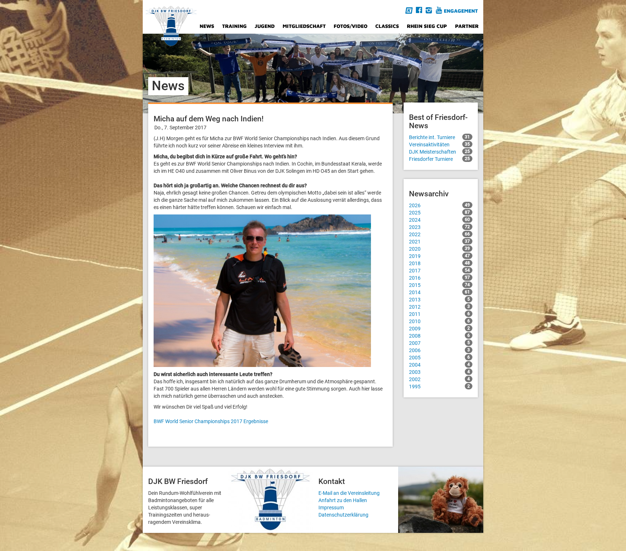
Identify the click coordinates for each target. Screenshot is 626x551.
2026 (439, 205)
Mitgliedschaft (304, 26)
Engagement (461, 11)
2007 (439, 343)
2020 (439, 249)
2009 (439, 328)
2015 (439, 285)
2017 (439, 271)
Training (234, 26)
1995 (439, 386)
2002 (439, 379)
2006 (439, 350)
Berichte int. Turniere (439, 137)
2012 (439, 307)
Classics (387, 26)
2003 (439, 372)
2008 (439, 336)
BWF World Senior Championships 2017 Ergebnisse (211, 421)
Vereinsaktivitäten (439, 144)
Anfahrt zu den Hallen (342, 500)
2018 (439, 263)
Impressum (331, 507)
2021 (439, 242)
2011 (439, 314)
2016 (439, 278)
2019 (439, 256)
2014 (439, 292)
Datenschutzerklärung (343, 515)
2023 (439, 227)
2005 (439, 357)
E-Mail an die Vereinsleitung (349, 493)
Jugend (265, 26)
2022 (439, 234)
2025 (439, 213)
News (207, 26)
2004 (439, 365)
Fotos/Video (350, 26)
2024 (439, 220)
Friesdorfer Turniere (439, 159)
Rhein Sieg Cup (427, 26)
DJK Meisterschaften (439, 152)
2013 (439, 299)
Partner (467, 26)
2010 (439, 321)
